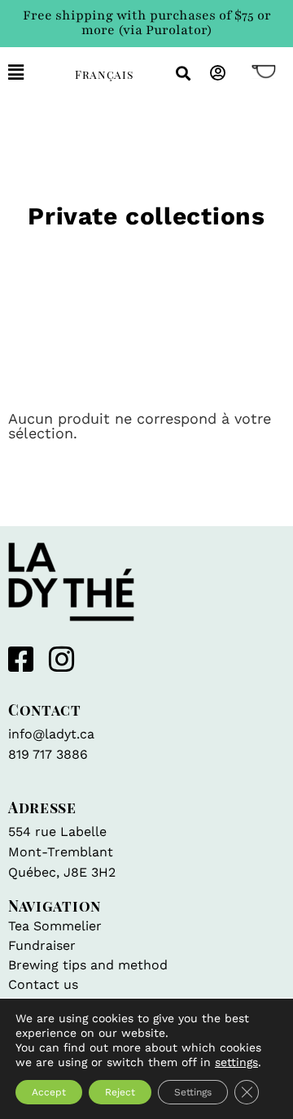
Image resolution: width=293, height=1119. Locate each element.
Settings (193, 1092)
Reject (120, 1092)
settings (236, 1062)
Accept (49, 1092)
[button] (29, 72)
